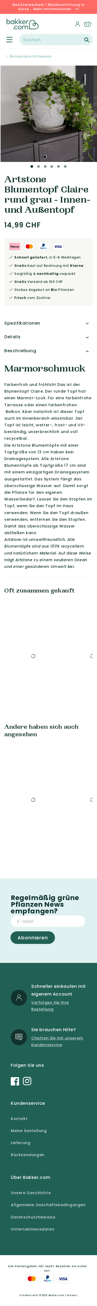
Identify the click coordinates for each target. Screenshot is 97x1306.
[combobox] (56, 39)
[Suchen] (87, 40)
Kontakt (19, 1118)
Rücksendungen (27, 1154)
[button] (6, 40)
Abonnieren (33, 937)
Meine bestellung (29, 1130)
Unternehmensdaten (32, 1229)
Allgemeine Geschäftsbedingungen (48, 1205)
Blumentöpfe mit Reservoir (30, 56)
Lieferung (20, 1142)
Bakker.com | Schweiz (63, 1295)
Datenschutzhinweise (33, 1217)
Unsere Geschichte (31, 1192)
